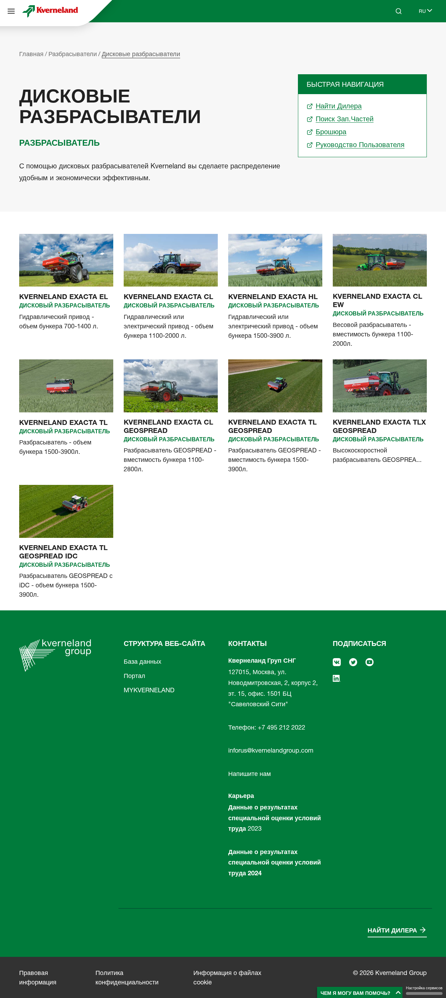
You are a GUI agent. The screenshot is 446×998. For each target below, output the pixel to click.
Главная (31, 54)
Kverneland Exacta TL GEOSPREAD (272, 426)
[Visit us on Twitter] (353, 661)
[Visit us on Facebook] (337, 661)
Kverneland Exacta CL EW (377, 300)
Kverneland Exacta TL (63, 422)
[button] (360, 992)
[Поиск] (394, 37)
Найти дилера (392, 930)
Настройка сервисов (424, 987)
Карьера (241, 796)
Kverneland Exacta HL (273, 296)
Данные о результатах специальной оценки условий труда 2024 (274, 862)
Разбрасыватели (72, 54)
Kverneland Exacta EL (63, 296)
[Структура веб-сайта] (11, 11)
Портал (134, 676)
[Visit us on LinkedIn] (337, 678)
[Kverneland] (50, 11)
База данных (142, 661)
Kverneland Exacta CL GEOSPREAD (168, 426)
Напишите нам (249, 774)
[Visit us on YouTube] (370, 661)
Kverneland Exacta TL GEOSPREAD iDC (63, 551)
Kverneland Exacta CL (168, 296)
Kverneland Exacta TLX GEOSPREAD (379, 426)
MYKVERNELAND (149, 690)
